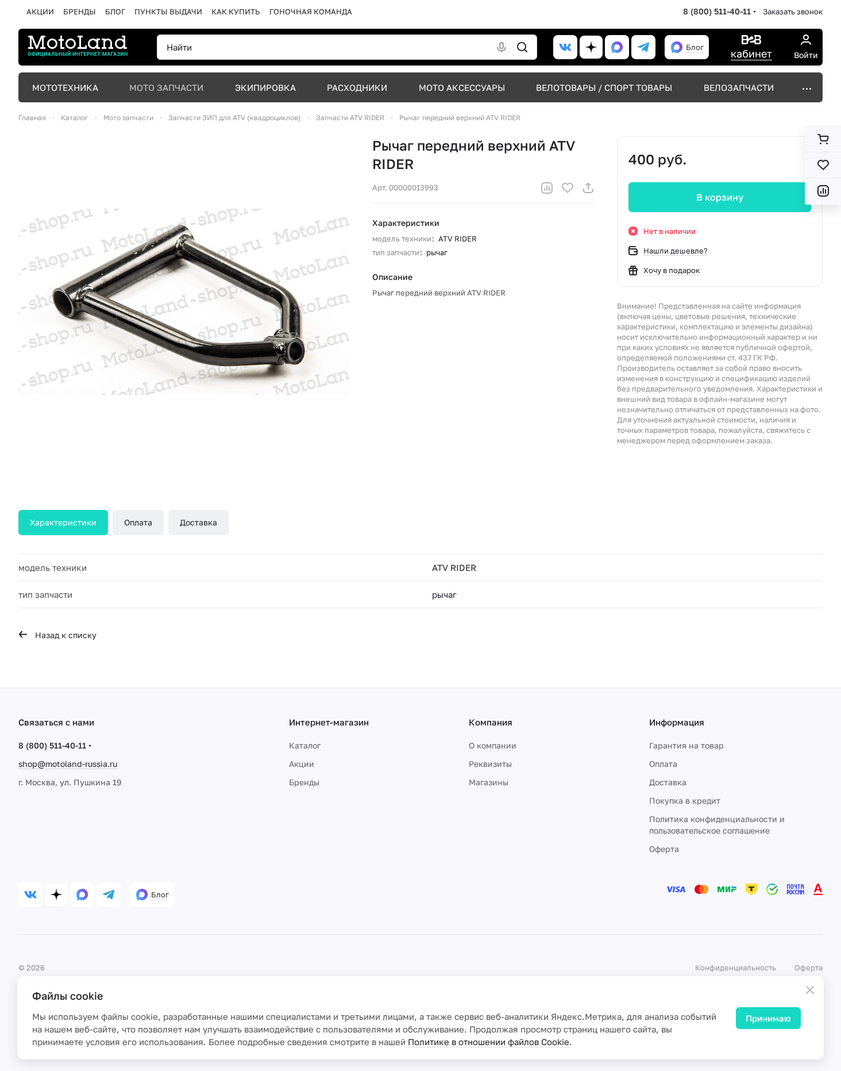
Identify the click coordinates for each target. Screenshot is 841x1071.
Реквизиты (490, 764)
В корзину (719, 197)
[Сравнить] (547, 188)
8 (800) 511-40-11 (717, 11)
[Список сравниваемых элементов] (823, 191)
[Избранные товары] (823, 165)
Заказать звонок (793, 11)
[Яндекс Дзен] (591, 47)
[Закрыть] (810, 990)
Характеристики (63, 522)
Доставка (198, 522)
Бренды (304, 782)
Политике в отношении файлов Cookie (488, 1042)
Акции (301, 764)
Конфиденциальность (735, 967)
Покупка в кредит (684, 800)
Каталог (305, 745)
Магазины (488, 782)
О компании (492, 745)
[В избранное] (567, 188)
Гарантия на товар (686, 745)
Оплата (138, 522)
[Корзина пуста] (823, 139)
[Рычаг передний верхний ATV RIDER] (183, 301)
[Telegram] (643, 47)
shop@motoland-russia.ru (67, 764)
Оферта (664, 849)
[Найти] (522, 47)
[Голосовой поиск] (501, 47)
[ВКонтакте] (565, 47)
